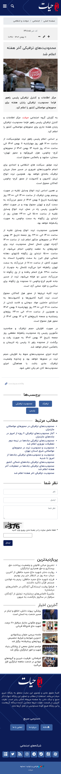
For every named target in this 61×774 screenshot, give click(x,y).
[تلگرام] (34, 754)
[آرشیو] (5, 754)
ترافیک (45, 403)
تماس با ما (17, 727)
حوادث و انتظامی (21, 21)
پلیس (32, 410)
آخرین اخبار (48, 605)
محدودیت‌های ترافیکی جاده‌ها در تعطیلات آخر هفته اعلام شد (29, 467)
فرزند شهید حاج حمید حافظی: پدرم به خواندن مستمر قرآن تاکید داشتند (29, 581)
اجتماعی (36, 21)
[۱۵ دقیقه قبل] (50, 626)
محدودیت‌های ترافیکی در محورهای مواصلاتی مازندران (30, 428)
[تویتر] (12, 754)
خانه (45, 727)
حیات (26, 117)
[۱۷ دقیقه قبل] (50, 638)
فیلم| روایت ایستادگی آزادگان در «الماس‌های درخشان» (30, 588)
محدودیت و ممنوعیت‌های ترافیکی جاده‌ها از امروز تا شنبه (30, 456)
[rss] (20, 754)
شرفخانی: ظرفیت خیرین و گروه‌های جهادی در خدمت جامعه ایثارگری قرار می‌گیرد (22, 662)
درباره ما (32, 727)
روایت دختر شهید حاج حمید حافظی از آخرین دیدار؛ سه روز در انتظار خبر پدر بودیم (30, 574)
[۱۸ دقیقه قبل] (50, 650)
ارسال (8, 542)
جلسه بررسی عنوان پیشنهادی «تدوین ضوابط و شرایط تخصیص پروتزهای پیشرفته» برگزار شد (24, 638)
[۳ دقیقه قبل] (50, 614)
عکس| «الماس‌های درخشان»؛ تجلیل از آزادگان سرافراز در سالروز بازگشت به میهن (29, 595)
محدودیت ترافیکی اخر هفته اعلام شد (34, 473)
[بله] (41, 754)
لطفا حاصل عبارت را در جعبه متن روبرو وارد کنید (35, 530)
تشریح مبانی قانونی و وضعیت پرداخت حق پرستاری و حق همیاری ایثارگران (31, 566)
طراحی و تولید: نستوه (29, 766)
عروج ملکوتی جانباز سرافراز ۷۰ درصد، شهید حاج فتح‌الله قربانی (22, 624)
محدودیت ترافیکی (24, 403)
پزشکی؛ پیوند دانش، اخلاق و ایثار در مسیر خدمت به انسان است (22, 612)
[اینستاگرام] (27, 754)
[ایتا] (48, 754)
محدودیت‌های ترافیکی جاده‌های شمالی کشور (30, 462)
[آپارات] (55, 754)
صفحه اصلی (49, 21)
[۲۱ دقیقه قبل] (50, 662)
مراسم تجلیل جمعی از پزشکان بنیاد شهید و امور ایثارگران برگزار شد (23, 648)
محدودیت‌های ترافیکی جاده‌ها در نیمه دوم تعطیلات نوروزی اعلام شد (31, 442)
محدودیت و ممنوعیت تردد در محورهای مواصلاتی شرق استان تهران (33, 449)
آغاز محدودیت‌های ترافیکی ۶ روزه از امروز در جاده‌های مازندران (30, 435)
